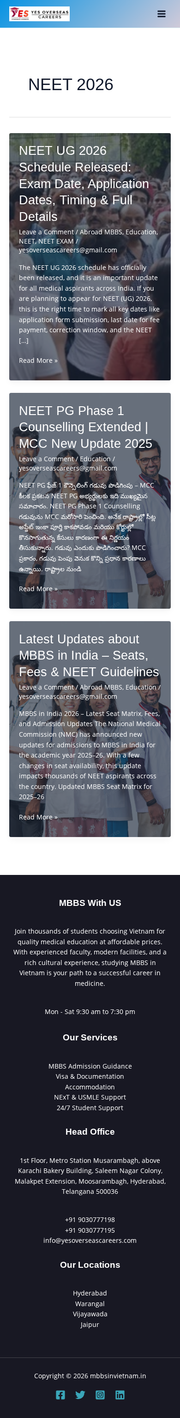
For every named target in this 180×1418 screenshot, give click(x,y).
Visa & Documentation (90, 1076)
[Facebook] (60, 1395)
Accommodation (90, 1086)
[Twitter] (80, 1395)
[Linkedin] (120, 1395)
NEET (27, 241)
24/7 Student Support (90, 1107)
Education (141, 231)
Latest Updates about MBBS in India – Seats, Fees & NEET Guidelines (89, 655)
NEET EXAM (56, 241)
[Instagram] (100, 1395)
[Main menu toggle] (161, 14)
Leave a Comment (46, 231)
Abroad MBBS (101, 231)
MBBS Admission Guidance (90, 1066)
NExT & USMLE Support (90, 1097)
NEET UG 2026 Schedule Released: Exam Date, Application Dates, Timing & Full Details (84, 183)
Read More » (38, 360)
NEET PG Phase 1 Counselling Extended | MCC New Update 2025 (85, 427)
